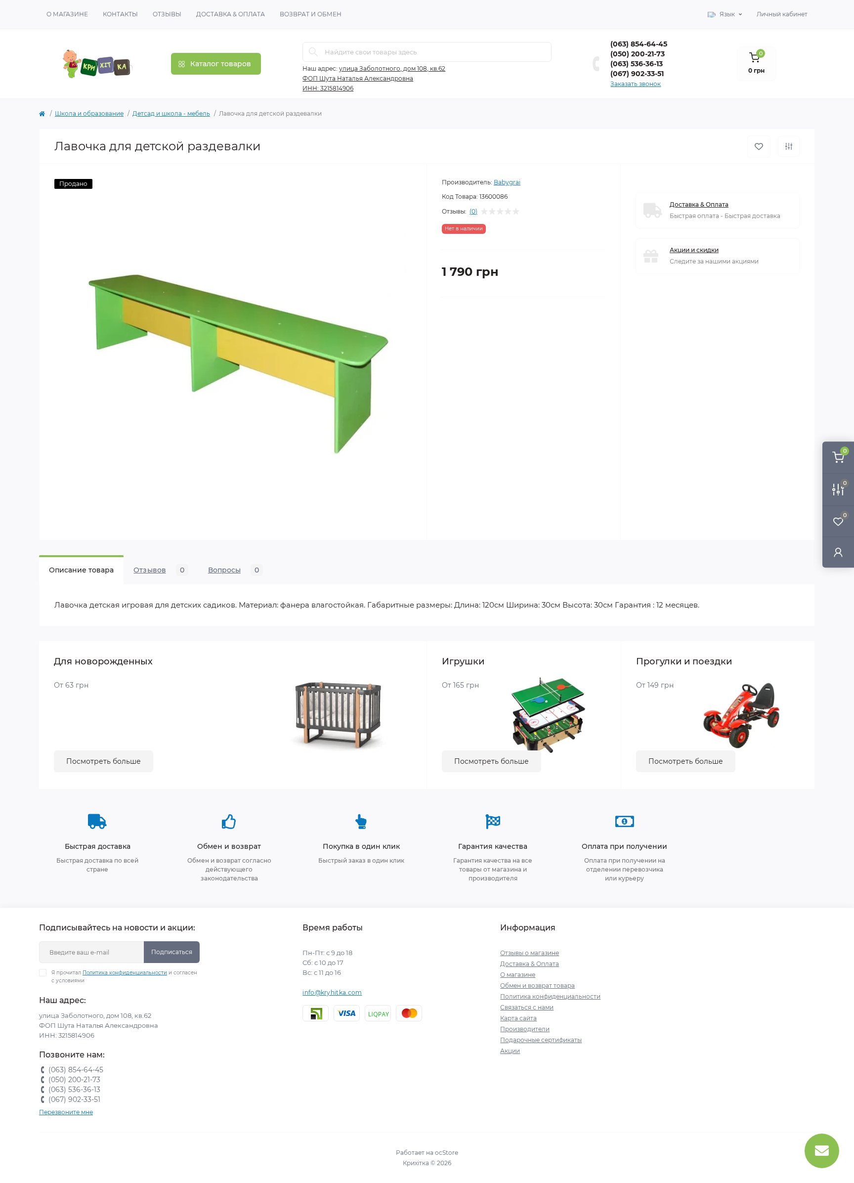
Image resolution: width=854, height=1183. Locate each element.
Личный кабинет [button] (782, 14)
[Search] (313, 52)
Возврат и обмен (311, 14)
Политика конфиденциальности (125, 972)
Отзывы (167, 14)
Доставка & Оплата (230, 14)
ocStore (446, 1152)
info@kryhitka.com (332, 992)
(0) (473, 211)
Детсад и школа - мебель (171, 113)
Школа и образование (89, 113)
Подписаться (171, 952)
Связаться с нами (527, 1007)
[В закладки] (758, 146)
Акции (510, 1050)
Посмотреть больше (103, 761)
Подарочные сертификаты (541, 1040)
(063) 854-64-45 (638, 44)
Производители (525, 1029)
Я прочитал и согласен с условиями (124, 976)
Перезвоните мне (66, 1112)
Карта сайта (518, 1018)
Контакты (120, 14)
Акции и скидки (694, 250)
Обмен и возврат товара (537, 985)
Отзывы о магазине (529, 953)
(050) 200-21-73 (637, 53)
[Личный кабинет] (838, 552)
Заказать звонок (635, 84)
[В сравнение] (789, 146)
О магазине (67, 14)
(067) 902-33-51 (637, 73)
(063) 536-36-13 (636, 63)
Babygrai (507, 182)
